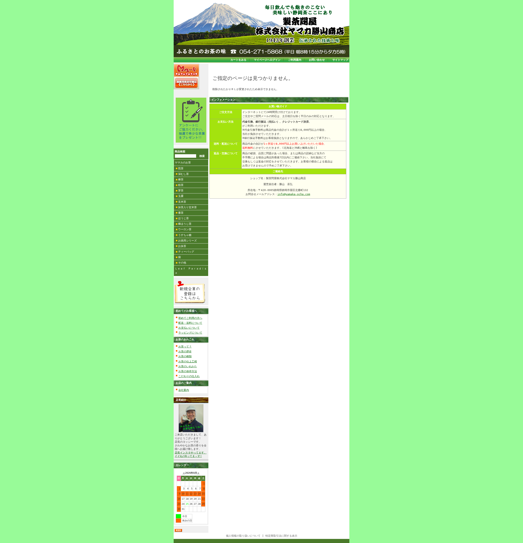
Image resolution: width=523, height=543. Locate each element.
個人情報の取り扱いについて (243, 535)
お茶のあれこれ (185, 339)
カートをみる (238, 59)
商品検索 (180, 151)
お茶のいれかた (187, 366)
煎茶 (180, 168)
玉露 (180, 196)
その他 (182, 262)
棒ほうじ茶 (184, 223)
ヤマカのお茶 (183, 162)
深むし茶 (183, 173)
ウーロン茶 (184, 229)
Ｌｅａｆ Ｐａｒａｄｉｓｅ (191, 270)
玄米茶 (182, 201)
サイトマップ (340, 59)
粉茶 (180, 185)
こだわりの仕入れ (189, 376)
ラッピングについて (190, 332)
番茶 (180, 212)
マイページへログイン (267, 59)
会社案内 (183, 390)
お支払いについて (189, 327)
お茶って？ (185, 346)
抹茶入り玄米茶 (187, 207)
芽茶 (180, 190)
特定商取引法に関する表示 (281, 535)
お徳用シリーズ (187, 240)
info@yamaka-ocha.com (293, 194)
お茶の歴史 (185, 351)
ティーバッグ (186, 251)
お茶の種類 (185, 356)
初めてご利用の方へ (190, 318)
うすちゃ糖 (184, 235)
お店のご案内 (184, 382)
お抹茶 (182, 246)
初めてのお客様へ (186, 310)
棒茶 (180, 179)
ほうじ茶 (183, 218)
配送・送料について (190, 322)
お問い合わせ (317, 59)
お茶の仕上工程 (187, 361)
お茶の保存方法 (187, 371)
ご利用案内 (294, 59)
